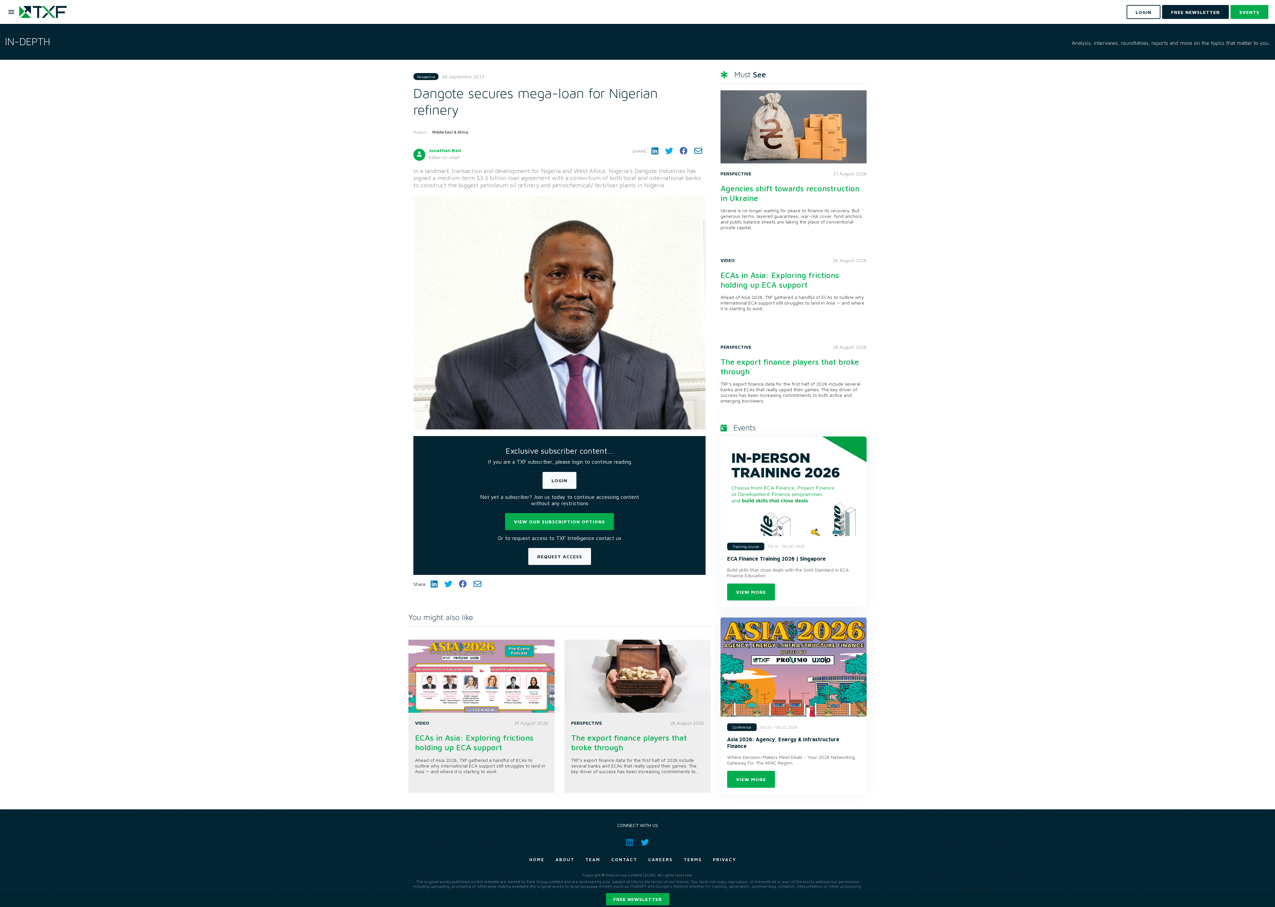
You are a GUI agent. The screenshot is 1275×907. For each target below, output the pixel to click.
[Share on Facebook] (683, 151)
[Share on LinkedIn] (655, 151)
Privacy (724, 859)
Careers (660, 859)
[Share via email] (698, 151)
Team (592, 859)
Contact (624, 859)
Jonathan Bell (445, 150)
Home (537, 859)
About (564, 859)
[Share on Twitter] (669, 151)
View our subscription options (559, 521)
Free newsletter (637, 899)
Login (559, 480)
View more (751, 592)
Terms (693, 859)
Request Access (559, 556)
